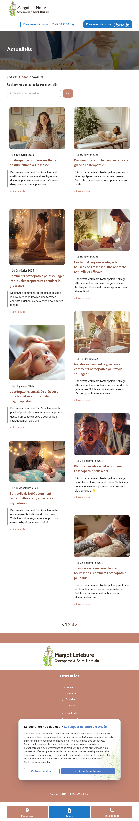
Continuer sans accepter (37, 762)
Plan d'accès (27, 816)
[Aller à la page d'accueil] (28, 9)
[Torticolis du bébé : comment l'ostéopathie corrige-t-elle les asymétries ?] (37, 461)
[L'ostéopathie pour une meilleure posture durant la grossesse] (37, 128)
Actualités (71, 699)
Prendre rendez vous (99, 24)
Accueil (26, 76)
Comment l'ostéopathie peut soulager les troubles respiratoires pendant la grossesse (36, 281)
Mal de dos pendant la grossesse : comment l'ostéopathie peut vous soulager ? (98, 369)
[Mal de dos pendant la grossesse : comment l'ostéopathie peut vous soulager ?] (102, 332)
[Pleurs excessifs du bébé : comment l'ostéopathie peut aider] (102, 434)
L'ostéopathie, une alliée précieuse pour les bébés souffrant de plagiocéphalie (33, 396)
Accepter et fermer (89, 771)
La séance (71, 693)
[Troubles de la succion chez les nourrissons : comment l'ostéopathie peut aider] (102, 536)
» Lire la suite (17, 191)
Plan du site (71, 713)
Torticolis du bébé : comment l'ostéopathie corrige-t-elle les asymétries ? (31, 498)
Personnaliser (43, 771)
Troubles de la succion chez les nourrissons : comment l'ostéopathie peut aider (100, 573)
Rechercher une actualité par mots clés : (33, 84)
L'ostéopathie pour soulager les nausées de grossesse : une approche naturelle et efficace (100, 267)
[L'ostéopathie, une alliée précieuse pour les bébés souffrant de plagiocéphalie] (37, 352)
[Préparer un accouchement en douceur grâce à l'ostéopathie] (102, 128)
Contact (71, 705)
